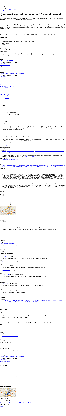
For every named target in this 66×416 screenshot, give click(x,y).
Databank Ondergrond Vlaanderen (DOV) (8, 60)
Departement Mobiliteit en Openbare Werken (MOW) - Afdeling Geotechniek (13, 73)
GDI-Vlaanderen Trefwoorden (5, 97)
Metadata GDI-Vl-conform (9, 101)
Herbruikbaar (7, 98)
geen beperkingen (5, 145)
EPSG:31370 (4, 232)
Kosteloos (6, 99)
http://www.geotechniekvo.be (5, 78)
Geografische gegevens (8, 103)
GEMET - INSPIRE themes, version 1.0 (7, 86)
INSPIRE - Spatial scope (4, 94)
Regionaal (6, 95)
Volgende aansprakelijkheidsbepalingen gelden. (10, 159)
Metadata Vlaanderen (12, 9)
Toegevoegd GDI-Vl (8, 100)
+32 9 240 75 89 (3, 76)
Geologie (6, 87)
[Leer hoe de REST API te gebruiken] (2, 414)
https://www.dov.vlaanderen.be (5, 65)
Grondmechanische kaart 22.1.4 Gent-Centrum (10, 336)
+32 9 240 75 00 (3, 63)
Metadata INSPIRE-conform (9, 102)
